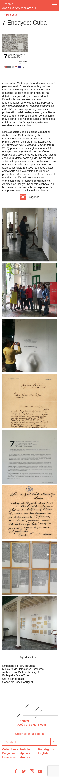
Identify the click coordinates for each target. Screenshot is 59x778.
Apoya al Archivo (25, 755)
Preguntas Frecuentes (9, 755)
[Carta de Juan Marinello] (29, 401)
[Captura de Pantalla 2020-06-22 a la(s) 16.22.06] (29, 234)
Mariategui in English (46, 751)
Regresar (11, 14)
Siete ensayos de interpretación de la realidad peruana (27, 151)
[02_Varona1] (29, 512)
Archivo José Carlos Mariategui (19, 5)
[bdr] (29, 290)
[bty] (29, 345)
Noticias (25, 749)
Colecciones (10, 749)
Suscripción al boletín (29, 734)
